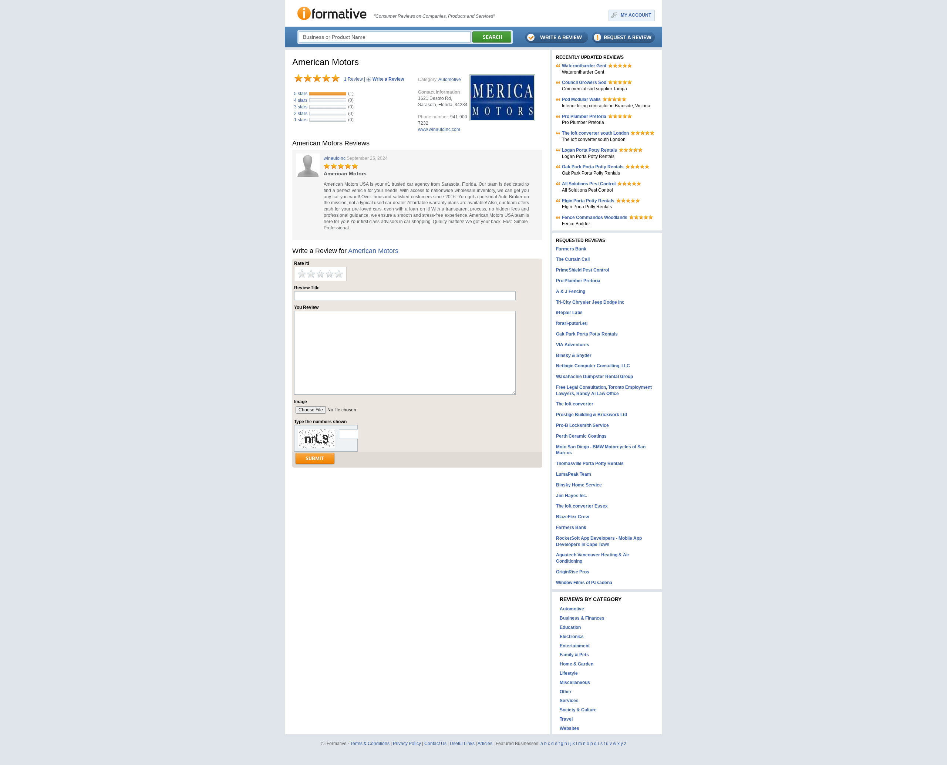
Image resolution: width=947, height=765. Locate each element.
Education (570, 627)
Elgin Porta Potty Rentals (588, 200)
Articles (485, 743)
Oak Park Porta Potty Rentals (593, 166)
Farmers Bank (571, 249)
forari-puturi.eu (571, 323)
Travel (566, 719)
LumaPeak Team (573, 474)
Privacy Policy (407, 743)
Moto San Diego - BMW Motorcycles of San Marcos (601, 450)
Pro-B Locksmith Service (582, 425)
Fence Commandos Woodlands (594, 217)
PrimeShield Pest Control (582, 270)
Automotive (449, 79)
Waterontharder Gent (584, 65)
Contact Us (435, 743)
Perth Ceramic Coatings (581, 436)
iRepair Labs (569, 312)
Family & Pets (574, 654)
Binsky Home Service (579, 485)
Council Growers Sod (584, 82)
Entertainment (575, 645)
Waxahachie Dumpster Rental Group (594, 376)
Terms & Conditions (370, 743)
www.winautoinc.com (439, 129)
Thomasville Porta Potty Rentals (590, 463)
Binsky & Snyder (574, 355)
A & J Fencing (570, 291)
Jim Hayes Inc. (571, 495)
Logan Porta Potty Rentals (589, 150)
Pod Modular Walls (581, 99)
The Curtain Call (573, 259)
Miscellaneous (575, 682)
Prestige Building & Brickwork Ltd (591, 414)
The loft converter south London (595, 133)
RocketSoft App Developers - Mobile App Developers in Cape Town (599, 541)
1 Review (353, 79)
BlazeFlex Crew (572, 516)
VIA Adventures (572, 344)
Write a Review (388, 79)
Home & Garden (576, 664)
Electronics (572, 636)
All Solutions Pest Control (589, 183)
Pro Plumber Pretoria (584, 116)
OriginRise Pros (572, 571)
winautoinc (335, 158)
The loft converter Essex (582, 506)
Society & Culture (578, 709)
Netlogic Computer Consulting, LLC (593, 365)
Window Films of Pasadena (584, 582)
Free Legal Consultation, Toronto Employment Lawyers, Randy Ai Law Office (604, 390)
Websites (569, 728)
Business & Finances (582, 618)
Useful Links (462, 743)
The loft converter (574, 404)
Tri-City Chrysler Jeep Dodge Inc (590, 302)
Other (566, 691)
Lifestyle (569, 673)
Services (569, 700)
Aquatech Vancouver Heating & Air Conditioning (592, 558)
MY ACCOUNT (636, 15)
